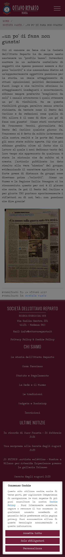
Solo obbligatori (32, 540)
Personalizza (32, 548)
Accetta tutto (32, 533)
